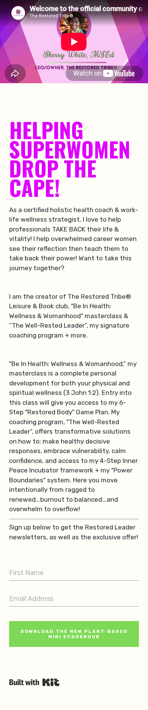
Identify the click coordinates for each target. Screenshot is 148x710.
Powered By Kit (34, 682)
